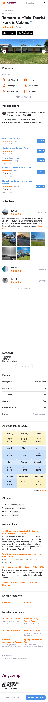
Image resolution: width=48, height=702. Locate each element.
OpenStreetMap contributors (19, 658)
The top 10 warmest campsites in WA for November (20, 584)
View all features (24, 97)
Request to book (35, 697)
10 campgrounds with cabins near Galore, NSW (23, 567)
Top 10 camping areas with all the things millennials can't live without (20, 532)
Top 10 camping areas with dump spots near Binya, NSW (21, 555)
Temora (27, 602)
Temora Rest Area (32, 630)
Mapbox (6, 658)
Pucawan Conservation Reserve (12, 641)
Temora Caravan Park (11, 630)
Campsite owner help (10, 683)
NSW (4, 13)
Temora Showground (11, 619)
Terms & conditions (10, 689)
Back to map (8, 10)
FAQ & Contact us (9, 685)
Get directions (24, 366)
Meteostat (42, 490)
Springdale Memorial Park (33, 641)
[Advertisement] (24, 321)
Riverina (9, 13)
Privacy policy (8, 687)
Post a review (24, 288)
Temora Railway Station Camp (31, 620)
